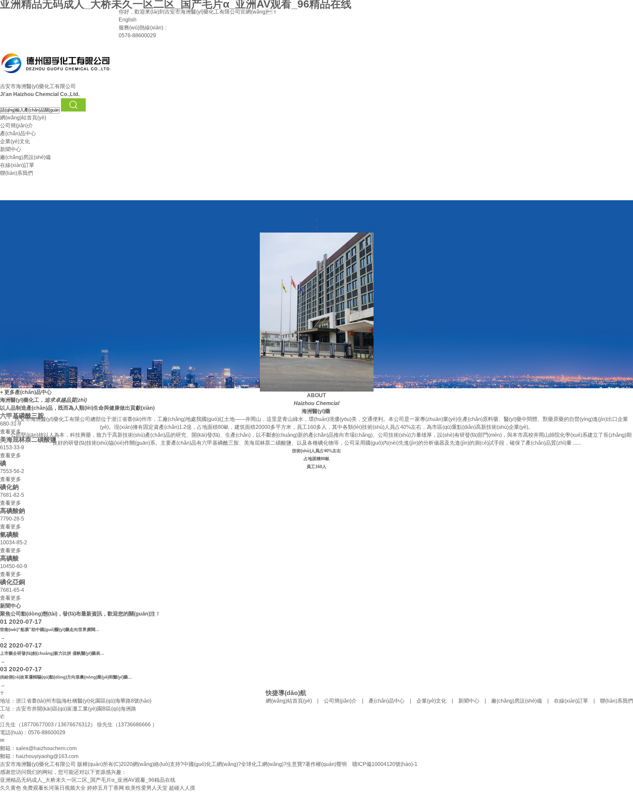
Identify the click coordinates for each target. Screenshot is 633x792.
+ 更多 (7, 392)
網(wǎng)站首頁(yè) (23, 117)
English (127, 19)
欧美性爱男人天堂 (146, 788)
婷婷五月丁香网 (105, 788)
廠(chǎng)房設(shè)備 (25, 157)
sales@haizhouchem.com (46, 748)
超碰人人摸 (182, 788)
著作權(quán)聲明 (326, 764)
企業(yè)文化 (15, 141)
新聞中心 (10, 149)
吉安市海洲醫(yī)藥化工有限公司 (202, 12)
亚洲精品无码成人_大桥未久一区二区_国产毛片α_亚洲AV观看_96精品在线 (87, 780)
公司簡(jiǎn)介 (16, 125)
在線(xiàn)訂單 (17, 165)
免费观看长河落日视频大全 (54, 788)
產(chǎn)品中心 (18, 133)
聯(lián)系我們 (16, 173)
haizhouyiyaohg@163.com (47, 756)
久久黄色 (10, 788)
